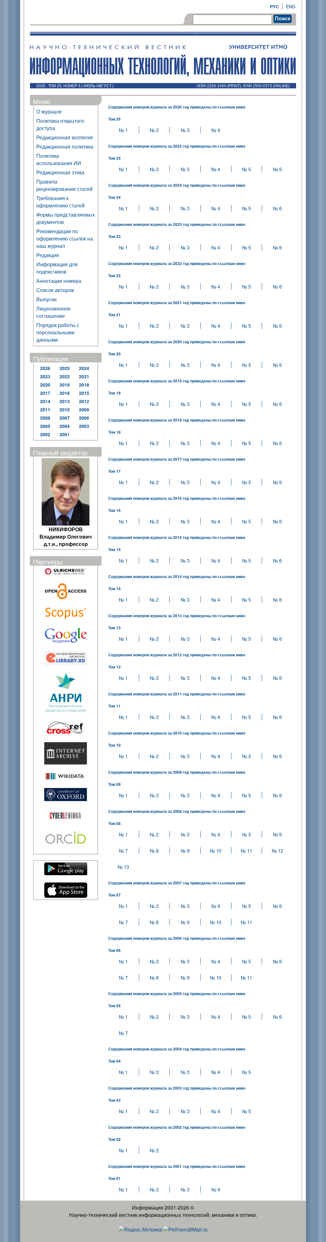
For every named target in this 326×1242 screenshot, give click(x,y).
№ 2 (154, 130)
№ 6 (277, 169)
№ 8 (154, 850)
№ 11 (246, 850)
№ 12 (277, 850)
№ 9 (185, 850)
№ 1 (123, 130)
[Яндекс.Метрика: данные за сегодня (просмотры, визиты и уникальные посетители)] (140, 1229)
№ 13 (123, 866)
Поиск (282, 18)
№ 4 (215, 130)
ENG (290, 6)
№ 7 (123, 850)
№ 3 (185, 130)
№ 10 (215, 850)
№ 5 (246, 169)
